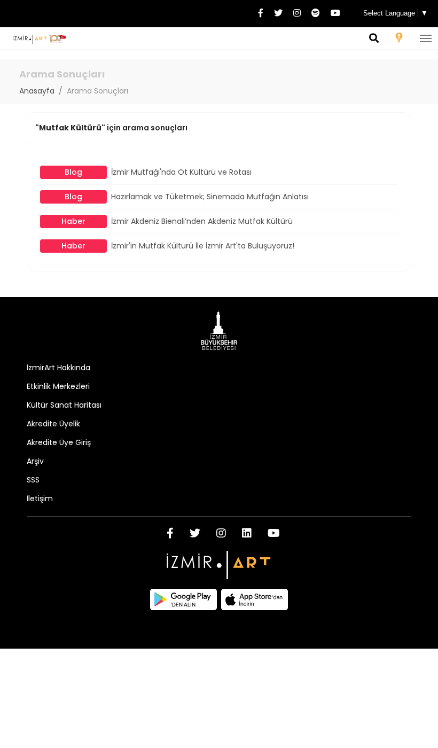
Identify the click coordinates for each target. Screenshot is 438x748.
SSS (33, 479)
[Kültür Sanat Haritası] (399, 39)
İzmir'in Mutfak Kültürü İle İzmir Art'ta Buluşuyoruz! (177, 245)
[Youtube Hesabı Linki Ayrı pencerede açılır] (335, 13)
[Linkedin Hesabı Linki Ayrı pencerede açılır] (247, 534)
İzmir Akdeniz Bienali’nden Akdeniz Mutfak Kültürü (177, 221)
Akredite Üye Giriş (59, 442)
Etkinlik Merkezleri (58, 386)
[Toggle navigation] (425, 38)
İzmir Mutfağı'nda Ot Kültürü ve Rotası (158, 172)
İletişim (40, 498)
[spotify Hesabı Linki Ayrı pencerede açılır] (315, 13)
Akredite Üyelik (53, 423)
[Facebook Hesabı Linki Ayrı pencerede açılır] (260, 13)
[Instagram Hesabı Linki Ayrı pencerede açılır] (297, 13)
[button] (374, 39)
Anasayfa (36, 90)
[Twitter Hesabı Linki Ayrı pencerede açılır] (278, 13)
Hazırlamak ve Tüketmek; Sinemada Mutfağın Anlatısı (187, 196)
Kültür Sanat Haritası (64, 405)
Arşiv (35, 461)
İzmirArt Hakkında (58, 367)
